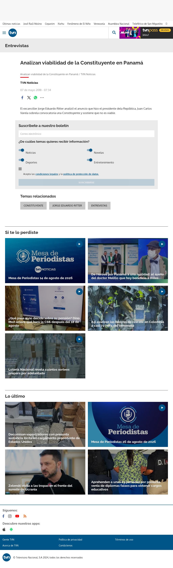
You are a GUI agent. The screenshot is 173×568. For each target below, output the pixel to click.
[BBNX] (7, 557)
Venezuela (99, 23)
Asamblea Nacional (118, 23)
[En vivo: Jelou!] (129, 33)
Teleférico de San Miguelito (147, 23)
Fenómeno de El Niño (79, 23)
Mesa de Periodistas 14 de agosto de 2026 (40, 278)
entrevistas (99, 205)
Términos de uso (124, 539)
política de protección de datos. (81, 174)
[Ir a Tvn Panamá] (58, 33)
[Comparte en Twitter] (29, 97)
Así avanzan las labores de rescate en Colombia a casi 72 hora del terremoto (127, 323)
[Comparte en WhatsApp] (35, 97)
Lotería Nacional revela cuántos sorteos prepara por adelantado (38, 371)
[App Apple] (5, 529)
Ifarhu (61, 23)
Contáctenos (65, 545)
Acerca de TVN (10, 545)
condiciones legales (46, 174)
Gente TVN (8, 539)
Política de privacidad (70, 539)
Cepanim (50, 23)
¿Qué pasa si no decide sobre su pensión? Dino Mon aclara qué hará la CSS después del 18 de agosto (44, 321)
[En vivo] (144, 30)
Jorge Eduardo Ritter (67, 205)
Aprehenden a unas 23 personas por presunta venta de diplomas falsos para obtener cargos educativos (126, 485)
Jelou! (146, 34)
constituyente (33, 205)
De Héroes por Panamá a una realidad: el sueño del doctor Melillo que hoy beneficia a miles (127, 276)
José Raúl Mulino (32, 23)
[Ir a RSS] (25, 516)
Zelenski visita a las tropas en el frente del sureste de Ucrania (40, 487)
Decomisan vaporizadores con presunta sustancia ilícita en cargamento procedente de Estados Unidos (44, 438)
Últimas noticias (11, 23)
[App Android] (12, 529)
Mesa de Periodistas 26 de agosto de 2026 (123, 442)
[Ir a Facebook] (4, 516)
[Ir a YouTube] (17, 516)
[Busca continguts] (113, 33)
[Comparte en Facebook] (22, 97)
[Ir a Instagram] (10, 516)
